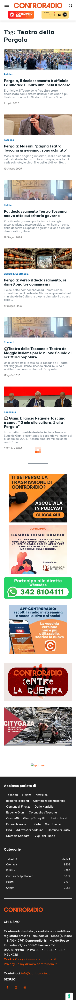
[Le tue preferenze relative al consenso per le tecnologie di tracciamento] (69, 996)
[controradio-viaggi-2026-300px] (38, 652)
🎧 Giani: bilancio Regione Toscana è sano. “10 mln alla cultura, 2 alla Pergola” (34, 422)
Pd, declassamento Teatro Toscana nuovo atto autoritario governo (35, 213)
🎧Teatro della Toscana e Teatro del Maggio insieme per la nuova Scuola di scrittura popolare (38, 352)
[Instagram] (16, 987)
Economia (10, 412)
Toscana (9, 140)
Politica (8, 74)
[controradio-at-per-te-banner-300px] (38, 573)
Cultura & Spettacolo (16, 274)
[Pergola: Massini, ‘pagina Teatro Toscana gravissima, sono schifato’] (38, 124)
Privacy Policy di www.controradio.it (30, 964)
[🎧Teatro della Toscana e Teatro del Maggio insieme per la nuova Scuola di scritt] (38, 327)
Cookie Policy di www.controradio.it (30, 959)
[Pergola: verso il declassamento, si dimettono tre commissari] (38, 258)
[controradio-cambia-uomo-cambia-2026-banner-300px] (38, 521)
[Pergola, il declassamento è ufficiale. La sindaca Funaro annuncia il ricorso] (38, 59)
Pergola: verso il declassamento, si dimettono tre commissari (35, 282)
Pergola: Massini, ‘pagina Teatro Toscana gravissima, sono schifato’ (35, 148)
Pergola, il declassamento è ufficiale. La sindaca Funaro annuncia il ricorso (37, 83)
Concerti (9, 342)
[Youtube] (24, 987)
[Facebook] (7, 987)
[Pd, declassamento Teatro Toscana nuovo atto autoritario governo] (38, 190)
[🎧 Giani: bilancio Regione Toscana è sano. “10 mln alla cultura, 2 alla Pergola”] (38, 397)
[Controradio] (38, 5)
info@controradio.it (35, 973)
